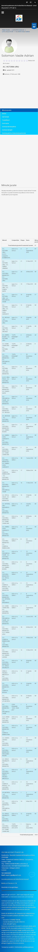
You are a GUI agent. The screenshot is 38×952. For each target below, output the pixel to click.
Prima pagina (6, 30)
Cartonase (5, 117)
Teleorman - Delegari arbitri (10, 868)
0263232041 (7, 873)
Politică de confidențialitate (24, 947)
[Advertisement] (13, 89)
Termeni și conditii (7, 947)
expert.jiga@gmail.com (13, 875)
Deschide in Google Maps (9, 887)
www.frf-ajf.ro (6, 894)
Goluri (4, 113)
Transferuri (6, 120)
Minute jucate (6, 110)
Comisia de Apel (7, 130)
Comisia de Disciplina (9, 126)
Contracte (5, 123)
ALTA (34, 26)
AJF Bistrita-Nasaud (18, 30)
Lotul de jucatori (7, 31)
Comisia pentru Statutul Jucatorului (14, 133)
